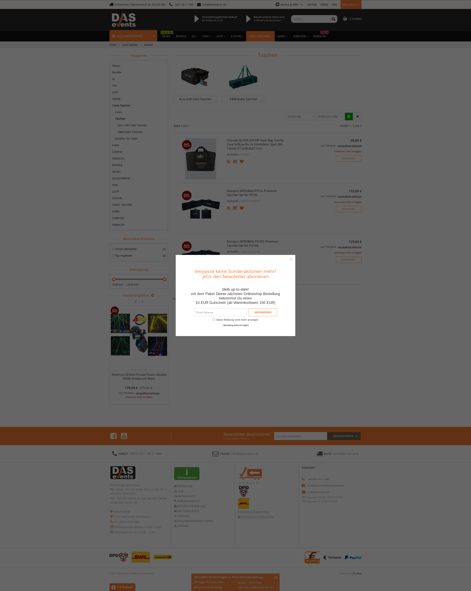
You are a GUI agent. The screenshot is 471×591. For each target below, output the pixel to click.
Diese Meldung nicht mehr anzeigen (237, 319)
